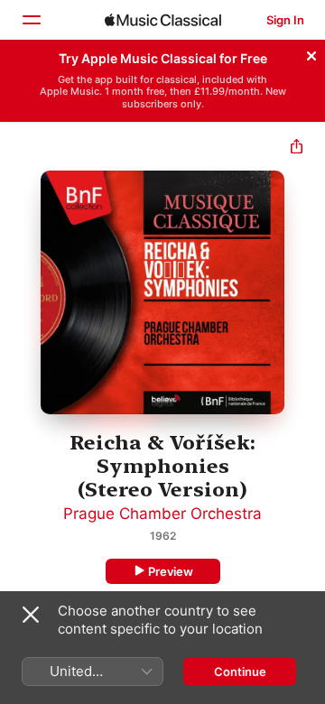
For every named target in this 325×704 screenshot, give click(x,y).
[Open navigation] (31, 20)
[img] (163, 20)
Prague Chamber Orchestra (162, 514)
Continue (240, 671)
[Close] (311, 53)
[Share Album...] (296, 148)
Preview (170, 571)
